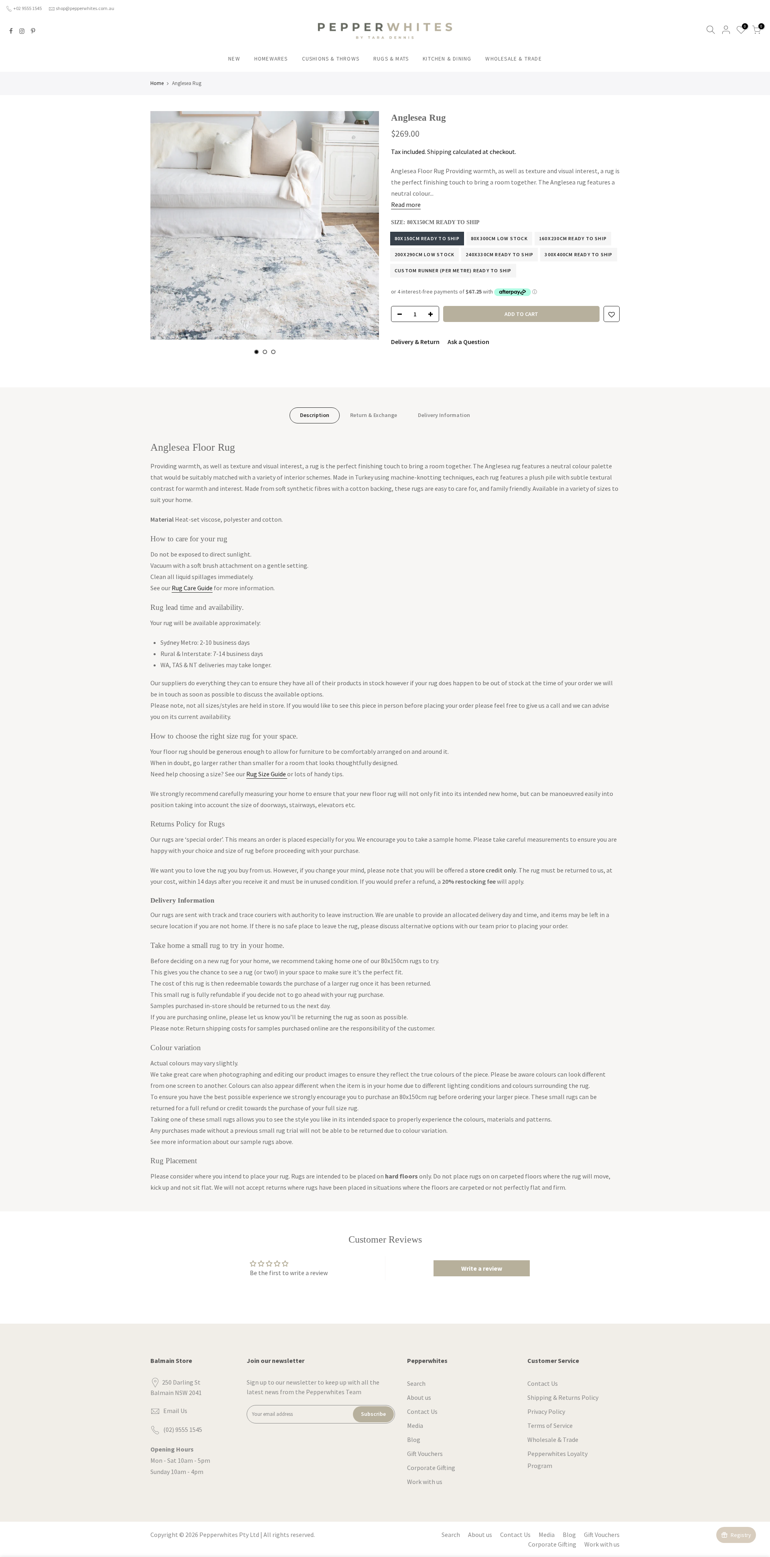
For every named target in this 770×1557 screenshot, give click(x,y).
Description (314, 415)
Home (157, 83)
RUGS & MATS (391, 58)
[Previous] (164, 233)
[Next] (365, 233)
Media (415, 1425)
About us (419, 1397)
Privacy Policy (546, 1411)
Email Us (175, 1411)
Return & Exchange (373, 415)
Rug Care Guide (192, 588)
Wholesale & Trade (552, 1440)
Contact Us (422, 1411)
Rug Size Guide (266, 774)
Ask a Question (468, 342)
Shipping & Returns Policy (562, 1397)
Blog (413, 1440)
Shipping (439, 152)
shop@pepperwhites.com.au (85, 8)
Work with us (424, 1482)
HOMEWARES (271, 58)
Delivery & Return (415, 342)
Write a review (481, 1268)
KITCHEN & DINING (447, 58)
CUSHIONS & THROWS (330, 58)
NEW (234, 58)
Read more (406, 204)
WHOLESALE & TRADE (513, 58)
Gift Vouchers (425, 1454)
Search (416, 1383)
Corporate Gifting (431, 1468)
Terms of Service (550, 1425)
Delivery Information (444, 415)
